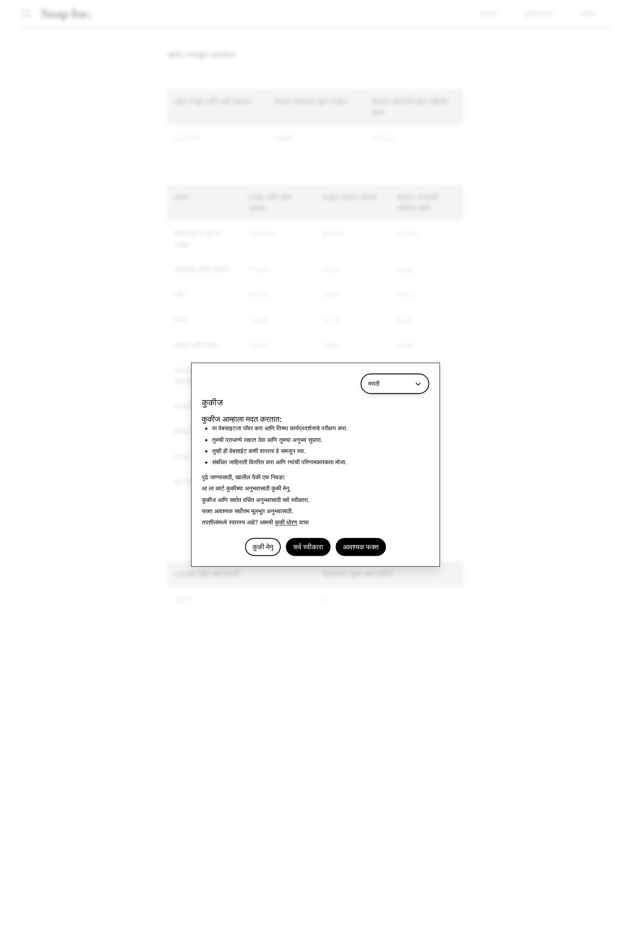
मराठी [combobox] (373, 383)
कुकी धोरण (286, 522)
